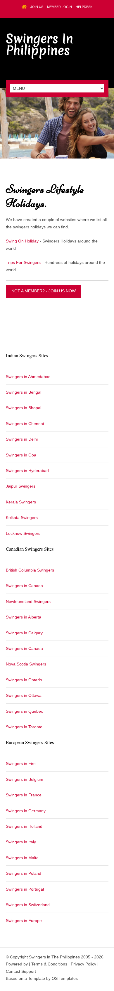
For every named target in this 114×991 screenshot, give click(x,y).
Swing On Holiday (22, 241)
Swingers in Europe (24, 920)
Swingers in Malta (22, 857)
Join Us (36, 7)
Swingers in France (24, 795)
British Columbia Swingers (30, 570)
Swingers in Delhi (22, 439)
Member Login (59, 7)
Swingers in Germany (26, 810)
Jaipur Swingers (20, 486)
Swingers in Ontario (24, 679)
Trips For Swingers (23, 262)
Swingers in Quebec (24, 711)
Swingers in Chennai (25, 423)
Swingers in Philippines (39, 44)
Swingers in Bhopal (23, 407)
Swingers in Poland (23, 873)
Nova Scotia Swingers (26, 664)
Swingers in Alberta (23, 617)
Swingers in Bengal (23, 392)
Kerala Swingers (21, 502)
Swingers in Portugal (25, 889)
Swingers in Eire (21, 763)
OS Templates (65, 978)
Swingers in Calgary (24, 633)
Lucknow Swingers (23, 533)
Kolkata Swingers (22, 517)
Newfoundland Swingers (28, 601)
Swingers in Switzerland (28, 904)
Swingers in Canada (24, 585)
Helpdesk (84, 7)
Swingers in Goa (21, 455)
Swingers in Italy (21, 842)
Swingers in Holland (24, 826)
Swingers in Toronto (24, 726)
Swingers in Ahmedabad (28, 376)
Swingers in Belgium (24, 779)
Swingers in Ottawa (24, 695)
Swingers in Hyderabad (27, 470)
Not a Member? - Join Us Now (43, 291)
